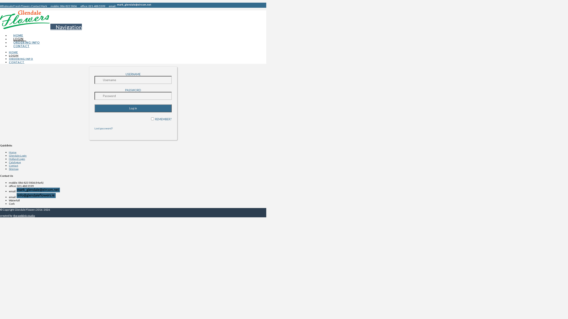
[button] (66, 27)
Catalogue (15, 162)
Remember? (163, 119)
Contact (13, 165)
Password (133, 90)
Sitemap (13, 169)
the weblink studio (24, 215)
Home (12, 152)
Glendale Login (18, 155)
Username (133, 74)
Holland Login (17, 159)
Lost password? (104, 128)
